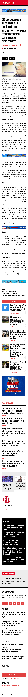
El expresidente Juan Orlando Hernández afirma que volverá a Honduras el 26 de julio (13, 463)
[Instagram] (10, 603)
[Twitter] (6, 58)
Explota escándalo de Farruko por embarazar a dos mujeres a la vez (20, 486)
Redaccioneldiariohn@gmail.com (10, 685)
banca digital (9, 289)
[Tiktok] (14, 603)
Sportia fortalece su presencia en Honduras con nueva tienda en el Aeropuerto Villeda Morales (18, 334)
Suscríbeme (13, 674)
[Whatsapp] (22, 603)
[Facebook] (3, 58)
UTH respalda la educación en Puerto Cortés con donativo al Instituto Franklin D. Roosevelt (18, 321)
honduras (15, 293)
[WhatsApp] (13, 58)
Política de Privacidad (13, 678)
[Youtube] (18, 603)
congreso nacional (7, 293)
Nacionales (15, 45)
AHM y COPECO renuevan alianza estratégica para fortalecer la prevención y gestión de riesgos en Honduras (14, 432)
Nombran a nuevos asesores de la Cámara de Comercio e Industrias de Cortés (7, 487)
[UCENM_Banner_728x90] (14, 284)
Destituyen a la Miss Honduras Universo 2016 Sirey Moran (11, 651)
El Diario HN (12, 48)
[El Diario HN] (3, 48)
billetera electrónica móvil (9, 291)
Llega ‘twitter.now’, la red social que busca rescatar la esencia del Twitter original (18, 308)
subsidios (14, 295)
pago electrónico (6, 295)
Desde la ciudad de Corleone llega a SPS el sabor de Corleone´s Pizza (13, 658)
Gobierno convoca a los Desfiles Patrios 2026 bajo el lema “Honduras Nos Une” (13, 453)
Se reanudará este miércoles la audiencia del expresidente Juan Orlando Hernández (13, 421)
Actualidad (6, 45)
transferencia (21, 295)
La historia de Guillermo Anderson (12, 645)
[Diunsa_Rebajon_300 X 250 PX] (13, 397)
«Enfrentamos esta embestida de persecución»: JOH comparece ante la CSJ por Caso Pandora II (14, 443)
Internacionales (15, 313)
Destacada (13, 372)
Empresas (13, 340)
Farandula (4, 647)
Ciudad (12, 327)
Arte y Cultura (6, 654)
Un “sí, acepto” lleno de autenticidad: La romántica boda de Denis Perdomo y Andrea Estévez (18, 366)
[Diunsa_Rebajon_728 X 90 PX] (14, 227)
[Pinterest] (10, 58)
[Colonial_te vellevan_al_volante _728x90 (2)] (14, 13)
